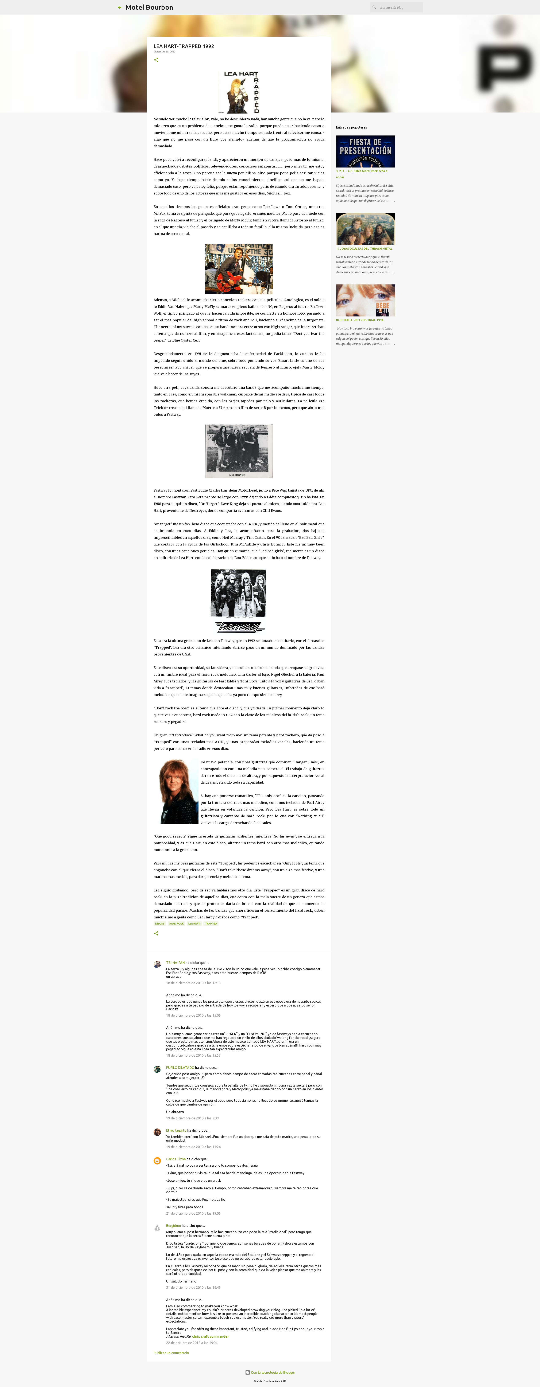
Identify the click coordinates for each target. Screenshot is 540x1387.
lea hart (194, 923)
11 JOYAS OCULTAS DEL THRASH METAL (364, 248)
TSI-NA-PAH (175, 963)
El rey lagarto (176, 1130)
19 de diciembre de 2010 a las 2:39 (192, 1118)
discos (160, 923)
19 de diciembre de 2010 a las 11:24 (193, 1147)
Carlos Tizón (176, 1159)
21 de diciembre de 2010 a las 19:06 (193, 1213)
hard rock (176, 923)
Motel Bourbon (149, 7)
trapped (211, 923)
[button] (156, 60)
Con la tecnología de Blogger (272, 1372)
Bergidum (173, 1226)
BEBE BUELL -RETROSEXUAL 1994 (359, 320)
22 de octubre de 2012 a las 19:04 (191, 1343)
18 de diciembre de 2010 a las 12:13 (193, 983)
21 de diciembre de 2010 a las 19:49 (193, 1287)
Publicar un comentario (171, 1353)
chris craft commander (210, 1336)
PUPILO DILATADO (180, 1067)
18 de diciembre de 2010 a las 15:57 (193, 1055)
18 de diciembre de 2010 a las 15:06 (193, 1015)
